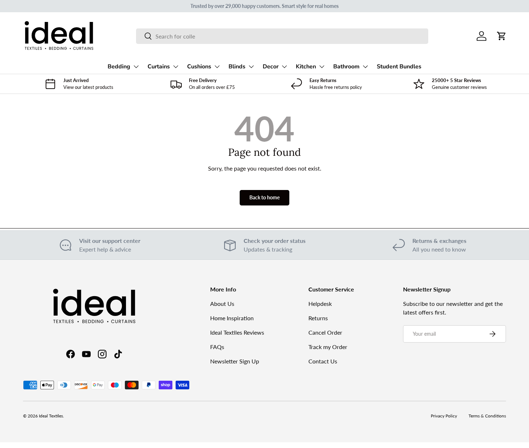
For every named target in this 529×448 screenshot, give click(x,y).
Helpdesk (320, 303)
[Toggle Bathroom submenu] (365, 66)
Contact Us (322, 361)
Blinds (237, 67)
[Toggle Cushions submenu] (217, 66)
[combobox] (282, 36)
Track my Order (327, 346)
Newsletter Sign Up (234, 361)
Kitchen (306, 67)
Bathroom (346, 67)
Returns (318, 317)
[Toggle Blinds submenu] (251, 66)
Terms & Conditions (487, 415)
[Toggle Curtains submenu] (175, 66)
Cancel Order (325, 332)
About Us (222, 303)
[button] (502, 36)
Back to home (264, 197)
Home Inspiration (232, 317)
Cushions (199, 67)
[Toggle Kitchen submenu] (321, 66)
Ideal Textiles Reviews (237, 332)
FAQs (217, 346)
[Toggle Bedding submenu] (136, 66)
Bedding (119, 67)
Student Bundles (399, 67)
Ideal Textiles (51, 415)
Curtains (159, 67)
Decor (271, 67)
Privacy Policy (444, 415)
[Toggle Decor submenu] (284, 66)
